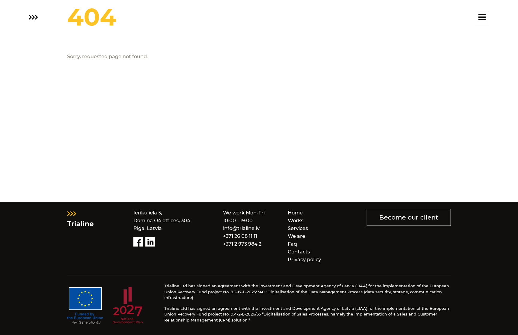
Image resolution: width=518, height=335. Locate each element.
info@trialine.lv (241, 228)
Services (298, 228)
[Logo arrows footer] (80, 217)
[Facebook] (138, 242)
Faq (292, 244)
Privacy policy (304, 259)
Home (295, 213)
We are (296, 236)
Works (295, 220)
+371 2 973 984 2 (242, 244)
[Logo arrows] (33, 17)
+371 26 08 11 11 (240, 236)
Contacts (299, 252)
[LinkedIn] (150, 242)
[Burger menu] (482, 17)
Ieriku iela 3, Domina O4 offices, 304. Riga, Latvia (162, 220)
